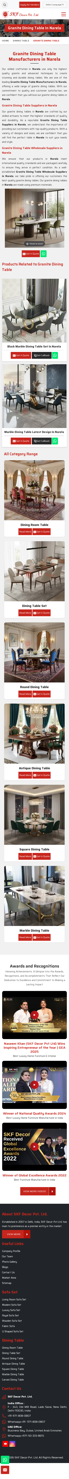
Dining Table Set (34, 606)
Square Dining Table (34, 849)
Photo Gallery (9, 1262)
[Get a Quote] (5, 1470)
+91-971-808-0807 (19, 1416)
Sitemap (6, 1283)
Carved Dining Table (13, 1380)
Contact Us (8, 1272)
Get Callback (43, 355)
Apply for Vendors (29, 4)
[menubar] (63, 14)
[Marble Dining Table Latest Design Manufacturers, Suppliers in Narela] (34, 396)
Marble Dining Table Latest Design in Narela (34, 432)
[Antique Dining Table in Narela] (34, 734)
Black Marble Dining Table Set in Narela (34, 346)
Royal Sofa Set (10, 1315)
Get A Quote (22, 355)
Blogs (5, 1267)
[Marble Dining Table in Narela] (34, 896)
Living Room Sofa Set (14, 1299)
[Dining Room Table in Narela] (34, 490)
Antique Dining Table (34, 768)
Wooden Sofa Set (12, 1321)
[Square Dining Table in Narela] (34, 815)
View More (14, 1234)
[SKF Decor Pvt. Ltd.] (20, 14)
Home (5, 40)
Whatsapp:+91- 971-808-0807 (26, 1422)
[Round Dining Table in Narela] (34, 652)
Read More (25, 531)
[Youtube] (5, 1444)
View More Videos (34, 1191)
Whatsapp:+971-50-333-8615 (26, 1436)
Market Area (9, 1278)
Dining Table (21, 40)
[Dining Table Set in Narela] (34, 571)
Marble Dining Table (34, 930)
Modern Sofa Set (11, 1305)
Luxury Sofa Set (11, 1310)
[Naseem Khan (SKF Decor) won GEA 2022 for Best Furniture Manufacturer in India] (34, 1147)
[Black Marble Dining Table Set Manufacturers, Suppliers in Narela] (34, 311)
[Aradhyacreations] (4, 4)
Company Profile (11, 1251)
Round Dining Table (34, 687)
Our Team (7, 1256)
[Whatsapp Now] (44, 253)
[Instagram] (12, 1444)
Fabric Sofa (8, 1326)
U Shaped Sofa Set (12, 1331)
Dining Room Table (34, 525)
